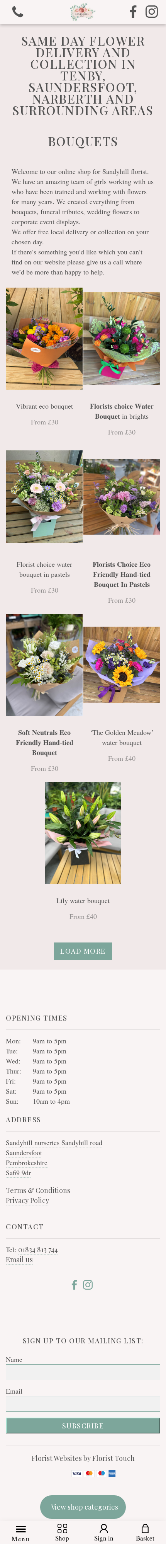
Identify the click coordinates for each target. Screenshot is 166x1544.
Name (14, 1359)
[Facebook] (133, 12)
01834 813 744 (38, 1249)
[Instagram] (152, 12)
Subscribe (83, 1425)
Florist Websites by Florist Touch (83, 1458)
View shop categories (84, 1507)
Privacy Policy (27, 1200)
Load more (83, 951)
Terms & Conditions (38, 1190)
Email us (19, 1259)
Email (14, 1391)
